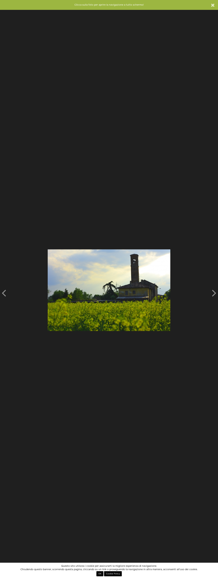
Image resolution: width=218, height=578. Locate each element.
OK (100, 574)
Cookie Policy (113, 574)
